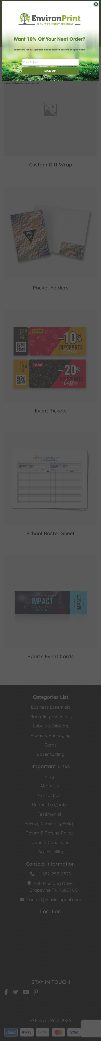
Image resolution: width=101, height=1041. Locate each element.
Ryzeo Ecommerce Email (26, 83)
